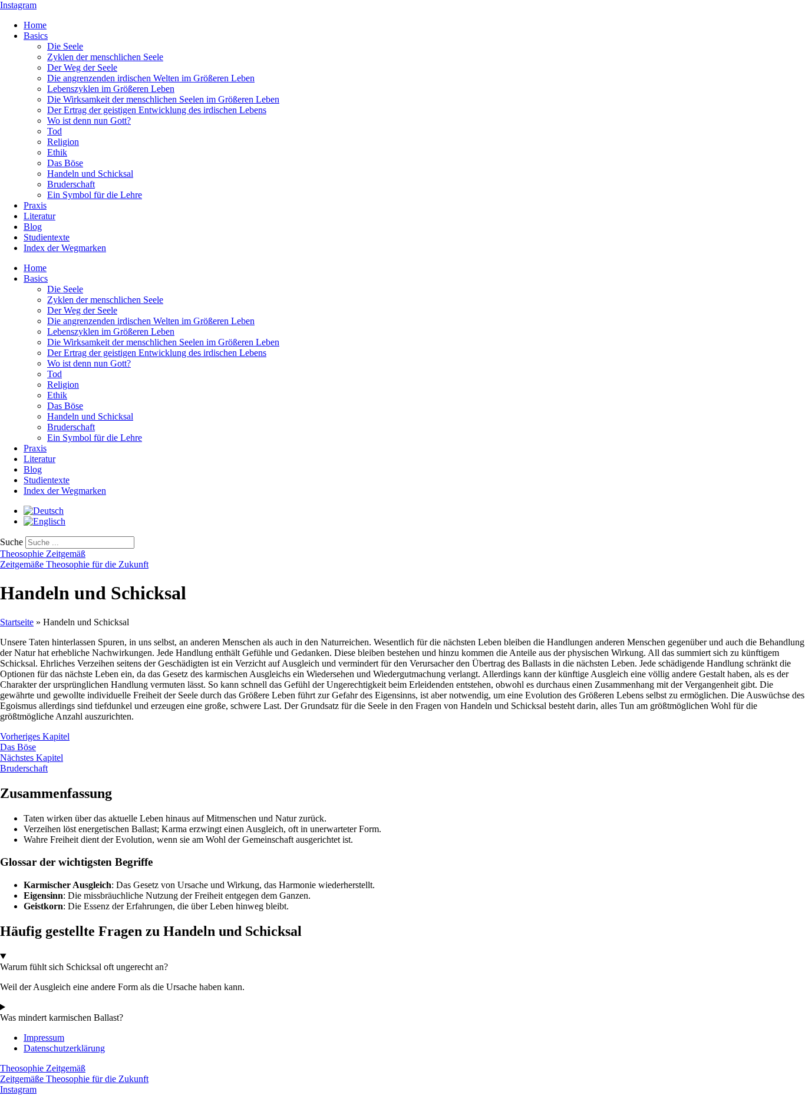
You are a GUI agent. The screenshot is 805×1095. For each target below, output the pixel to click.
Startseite (17, 622)
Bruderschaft (71, 184)
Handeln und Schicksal (90, 174)
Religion (63, 142)
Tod (54, 131)
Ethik (57, 152)
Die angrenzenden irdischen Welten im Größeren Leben (151, 78)
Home (35, 25)
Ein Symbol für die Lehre (94, 195)
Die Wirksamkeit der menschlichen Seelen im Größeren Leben (163, 99)
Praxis (35, 205)
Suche (11, 542)
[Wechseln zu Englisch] (44, 521)
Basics (36, 36)
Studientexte (47, 237)
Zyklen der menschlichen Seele (105, 57)
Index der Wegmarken (65, 248)
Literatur (39, 216)
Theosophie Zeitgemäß (42, 554)
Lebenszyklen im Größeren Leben (110, 89)
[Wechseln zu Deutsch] (44, 511)
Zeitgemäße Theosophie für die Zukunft (74, 564)
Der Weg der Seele (82, 67)
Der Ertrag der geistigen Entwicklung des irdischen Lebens (156, 110)
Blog (33, 227)
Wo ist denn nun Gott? (89, 121)
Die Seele (65, 46)
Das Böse (65, 163)
